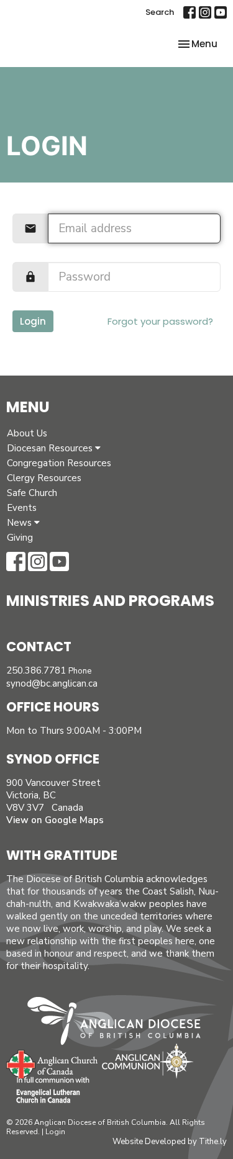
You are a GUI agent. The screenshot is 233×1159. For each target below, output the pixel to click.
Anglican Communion (147, 1060)
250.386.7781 (36, 670)
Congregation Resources (59, 463)
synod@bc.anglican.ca (52, 683)
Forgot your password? (160, 321)
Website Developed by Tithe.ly (169, 1142)
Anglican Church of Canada (52, 1062)
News (20, 522)
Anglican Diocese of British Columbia (120, 1023)
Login (33, 321)
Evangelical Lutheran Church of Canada (48, 1090)
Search (159, 12)
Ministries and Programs (110, 600)
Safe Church (32, 493)
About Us (27, 433)
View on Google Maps (55, 820)
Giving (20, 537)
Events (22, 508)
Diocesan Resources (51, 448)
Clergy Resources (44, 478)
